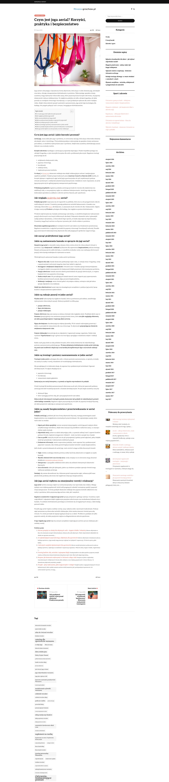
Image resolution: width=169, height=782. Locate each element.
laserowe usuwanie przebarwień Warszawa (45, 680)
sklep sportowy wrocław (41, 718)
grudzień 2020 (110, 306)
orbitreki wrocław (41, 694)
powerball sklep (39, 704)
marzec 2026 (109, 176)
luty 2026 (108, 179)
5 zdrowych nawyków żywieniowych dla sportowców (54, 545)
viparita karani (39, 758)
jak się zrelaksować (39, 665)
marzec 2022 (109, 256)
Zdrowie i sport (40, 15)
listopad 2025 (110, 189)
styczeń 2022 (109, 263)
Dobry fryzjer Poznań (41, 655)
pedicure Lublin (40, 701)
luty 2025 (108, 219)
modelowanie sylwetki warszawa (43, 689)
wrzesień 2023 (110, 236)
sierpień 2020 (110, 319)
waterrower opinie (50, 758)
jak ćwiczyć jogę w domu (41, 669)
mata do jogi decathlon (39, 685)
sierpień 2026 (110, 159)
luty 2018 (108, 366)
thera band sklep (39, 746)
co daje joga (38, 645)
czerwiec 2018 (110, 352)
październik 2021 (111, 272)
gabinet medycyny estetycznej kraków (42, 658)
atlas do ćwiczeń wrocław (44, 632)
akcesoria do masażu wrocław (43, 625)
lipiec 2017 (109, 389)
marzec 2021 (109, 296)
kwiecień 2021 (110, 292)
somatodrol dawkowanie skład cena (44, 726)
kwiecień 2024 (110, 226)
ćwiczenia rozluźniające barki (41, 772)
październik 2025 (111, 193)
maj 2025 (108, 209)
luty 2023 (108, 243)
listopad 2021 (110, 269)
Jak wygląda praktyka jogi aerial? (45, 116)
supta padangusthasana (40, 743)
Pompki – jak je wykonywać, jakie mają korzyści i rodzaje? (56, 565)
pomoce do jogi (51, 701)
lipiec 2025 (109, 203)
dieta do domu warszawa (41, 648)
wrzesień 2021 (110, 276)
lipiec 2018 (109, 349)
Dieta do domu (49, 644)
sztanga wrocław (50, 743)
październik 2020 (111, 312)
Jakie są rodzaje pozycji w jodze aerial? (46, 122)
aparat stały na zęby (40, 629)
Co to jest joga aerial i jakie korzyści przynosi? (48, 114)
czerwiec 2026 (110, 166)
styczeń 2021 (109, 302)
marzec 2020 (109, 336)
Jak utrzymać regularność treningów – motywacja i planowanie (121, 461)
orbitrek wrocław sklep (41, 697)
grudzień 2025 (110, 186)
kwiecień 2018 (110, 359)
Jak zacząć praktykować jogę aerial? (46, 118)
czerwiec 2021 (110, 286)
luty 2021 (108, 299)
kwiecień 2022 (110, 253)
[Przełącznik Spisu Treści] (71, 111)
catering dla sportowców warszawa (44, 640)
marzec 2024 (109, 229)
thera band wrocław (40, 750)
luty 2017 (108, 399)
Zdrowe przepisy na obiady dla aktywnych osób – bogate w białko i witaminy (62, 530)
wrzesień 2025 (110, 196)
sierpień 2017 (110, 386)
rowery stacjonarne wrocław (41, 711)
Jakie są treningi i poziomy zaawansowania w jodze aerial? (52, 124)
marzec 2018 (109, 362)
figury (50, 207)
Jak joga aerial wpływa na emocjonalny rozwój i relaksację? (52, 129)
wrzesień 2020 (110, 316)
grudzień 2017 (110, 372)
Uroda (108, 37)
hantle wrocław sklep (40, 662)
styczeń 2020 (109, 342)
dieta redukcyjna (41, 652)
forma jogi (46, 173)
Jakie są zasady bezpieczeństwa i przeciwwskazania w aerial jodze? (54, 126)
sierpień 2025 (110, 199)
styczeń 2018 (109, 369)
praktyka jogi (53, 198)
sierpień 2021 (110, 279)
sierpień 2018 (110, 346)
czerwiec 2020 (110, 326)
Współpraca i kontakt (40, 1)
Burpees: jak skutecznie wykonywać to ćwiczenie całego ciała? (57, 557)
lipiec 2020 (109, 322)
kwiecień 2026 (110, 173)
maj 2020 (108, 329)
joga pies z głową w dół (41, 676)
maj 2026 (108, 169)
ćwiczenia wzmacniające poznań (43, 778)
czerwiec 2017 (110, 392)
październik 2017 (111, 379)
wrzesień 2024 (110, 223)
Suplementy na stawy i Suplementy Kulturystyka (44, 738)
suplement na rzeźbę (44, 734)
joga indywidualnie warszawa (44, 673)
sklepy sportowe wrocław (40, 722)
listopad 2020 (110, 309)
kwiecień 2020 (110, 332)
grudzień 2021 (110, 266)
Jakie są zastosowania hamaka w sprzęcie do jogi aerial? (51, 120)
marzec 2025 (109, 216)
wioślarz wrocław (39, 762)
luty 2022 (108, 259)
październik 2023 (111, 233)
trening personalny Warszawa (41, 754)
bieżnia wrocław (39, 636)
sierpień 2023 (110, 239)
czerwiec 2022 (110, 249)
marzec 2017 (109, 396)
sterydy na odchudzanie (40, 730)
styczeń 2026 (109, 183)
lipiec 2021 (109, 282)
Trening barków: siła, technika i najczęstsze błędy (53, 552)
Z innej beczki (110, 40)
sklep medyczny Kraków (43, 715)
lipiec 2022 (109, 246)
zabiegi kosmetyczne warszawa (43, 769)
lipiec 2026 (109, 163)
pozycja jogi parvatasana (41, 708)
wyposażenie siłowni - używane (41, 765)
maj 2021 (108, 289)
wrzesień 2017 (110, 382)
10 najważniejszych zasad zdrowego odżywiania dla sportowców (58, 538)
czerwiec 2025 (110, 206)
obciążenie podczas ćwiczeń (54, 460)
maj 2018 (108, 356)
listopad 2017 (110, 376)
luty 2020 (108, 339)
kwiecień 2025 (110, 213)
